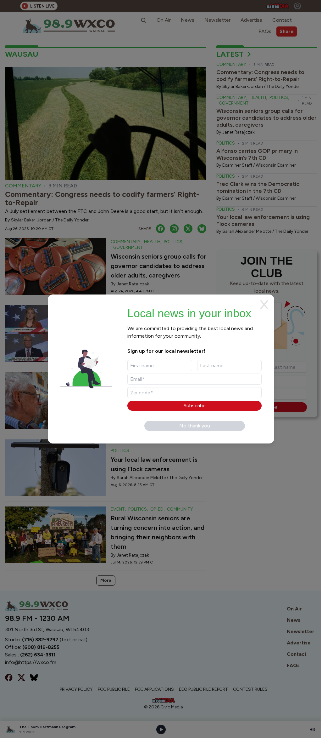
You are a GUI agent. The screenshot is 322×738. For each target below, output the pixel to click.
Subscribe (195, 406)
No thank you (194, 426)
